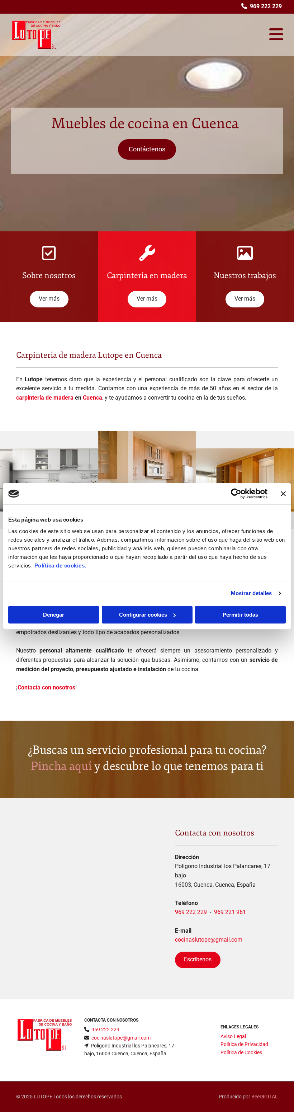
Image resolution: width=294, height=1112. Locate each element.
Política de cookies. (60, 565)
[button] (147, 149)
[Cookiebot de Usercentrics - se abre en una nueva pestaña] (236, 493)
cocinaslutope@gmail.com (208, 939)
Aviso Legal (233, 1036)
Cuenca (92, 397)
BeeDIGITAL (264, 1096)
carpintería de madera (45, 397)
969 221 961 (230, 912)
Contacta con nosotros (46, 687)
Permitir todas (240, 615)
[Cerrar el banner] (283, 493)
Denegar (53, 615)
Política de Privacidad (244, 1044)
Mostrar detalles (251, 593)
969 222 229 (191, 912)
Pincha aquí (61, 766)
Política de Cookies (241, 1052)
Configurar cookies (143, 615)
